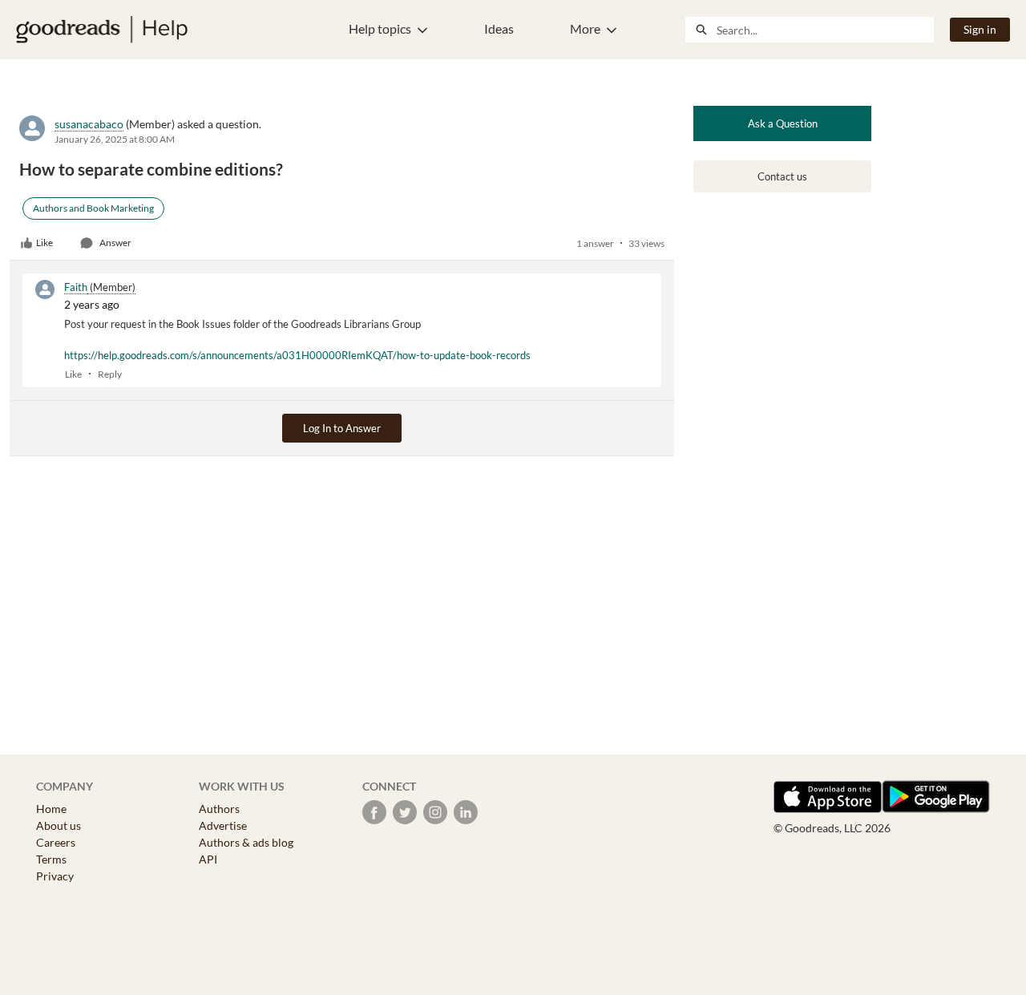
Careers (55, 842)
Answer (115, 243)
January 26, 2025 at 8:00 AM (115, 139)
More (585, 28)
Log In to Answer (342, 428)
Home (51, 808)
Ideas (499, 28)
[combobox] (825, 30)
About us (58, 825)
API (208, 859)
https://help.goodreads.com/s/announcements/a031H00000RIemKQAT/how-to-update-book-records (297, 355)
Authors (219, 808)
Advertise (223, 825)
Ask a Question (783, 123)
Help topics (380, 28)
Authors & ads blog (246, 842)
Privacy (55, 876)
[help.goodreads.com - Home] (102, 29)
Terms (51, 859)
